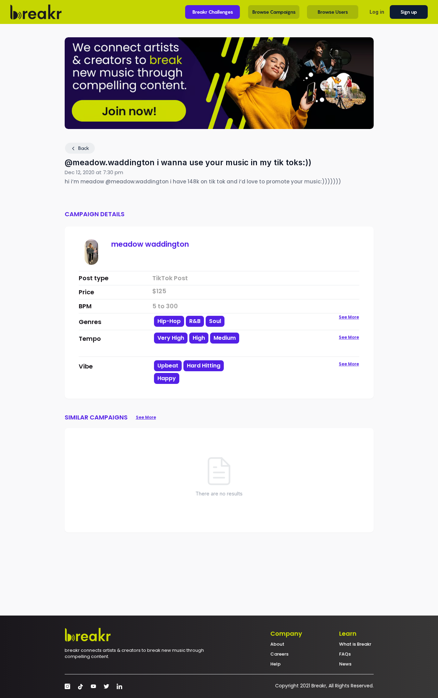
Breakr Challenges (212, 12)
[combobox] (203, 344)
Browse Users (333, 12)
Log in (377, 12)
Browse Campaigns (274, 12)
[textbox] (203, 349)
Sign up (408, 12)
